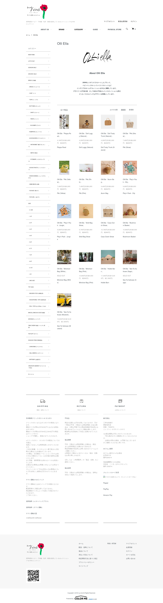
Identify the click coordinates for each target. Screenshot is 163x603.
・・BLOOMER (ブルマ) (34, 125)
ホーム (28, 35)
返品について (83, 551)
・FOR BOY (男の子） (33, 190)
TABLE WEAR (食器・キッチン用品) (36, 326)
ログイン (134, 21)
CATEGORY (78, 29)
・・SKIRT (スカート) (33, 112)
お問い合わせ (130, 558)
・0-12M (30, 210)
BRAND (61, 29)
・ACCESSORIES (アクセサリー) (36, 138)
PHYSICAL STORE (114, 29)
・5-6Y (30, 242)
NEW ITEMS (31, 54)
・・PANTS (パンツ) (33, 119)
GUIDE (95, 29)
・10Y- (30, 274)
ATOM (114, 543)
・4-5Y (30, 235)
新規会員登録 (122, 21)
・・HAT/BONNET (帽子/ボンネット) (36, 145)
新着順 (131, 109)
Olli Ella (35, 35)
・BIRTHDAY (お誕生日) (34, 359)
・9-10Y (30, 267)
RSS (108, 543)
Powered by (70, 598)
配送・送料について (86, 547)
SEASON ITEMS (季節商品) (35, 340)
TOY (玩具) (31, 287)
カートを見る (130, 555)
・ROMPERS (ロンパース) (35, 132)
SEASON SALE (32, 67)
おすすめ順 (114, 109)
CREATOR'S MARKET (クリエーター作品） (37, 367)
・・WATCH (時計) (33, 153)
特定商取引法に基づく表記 (88, 558)
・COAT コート (32, 93)
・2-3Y (30, 223)
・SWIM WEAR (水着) (33, 184)
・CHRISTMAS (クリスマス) (35, 346)
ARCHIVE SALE (32, 74)
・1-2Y (30, 216)
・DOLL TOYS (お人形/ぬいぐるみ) (37, 306)
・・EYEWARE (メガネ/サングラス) (36, 160)
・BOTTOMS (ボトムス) (34, 106)
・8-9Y (30, 261)
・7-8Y (30, 255)
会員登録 (129, 547)
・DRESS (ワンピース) (34, 87)
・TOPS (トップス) (33, 99)
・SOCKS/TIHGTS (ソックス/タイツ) (36, 168)
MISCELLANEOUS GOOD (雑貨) (36, 312)
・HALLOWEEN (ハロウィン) (35, 353)
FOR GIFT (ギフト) (33, 334)
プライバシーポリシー (86, 562)
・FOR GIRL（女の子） (34, 197)
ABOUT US (45, 29)
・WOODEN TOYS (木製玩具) (35, 293)
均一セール (31, 374)
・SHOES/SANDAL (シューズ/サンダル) (37, 177)
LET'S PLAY (31, 61)
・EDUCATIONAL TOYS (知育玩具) (37, 300)
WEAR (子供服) (32, 80)
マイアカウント (109, 21)
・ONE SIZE (31, 280)
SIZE (29, 203)
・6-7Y (30, 248)
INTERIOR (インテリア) (34, 319)
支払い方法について (86, 555)
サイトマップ (83, 566)
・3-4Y (30, 229)
